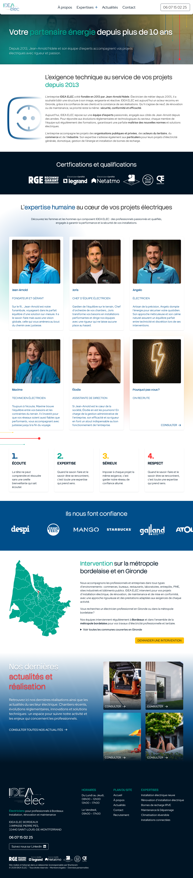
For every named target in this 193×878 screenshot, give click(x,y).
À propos (65, 7)
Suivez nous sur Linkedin (27, 846)
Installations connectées (155, 820)
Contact (128, 7)
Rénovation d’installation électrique (162, 800)
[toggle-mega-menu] (96, 7)
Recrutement (121, 815)
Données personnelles (78, 867)
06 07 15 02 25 (175, 7)
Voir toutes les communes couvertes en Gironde (112, 629)
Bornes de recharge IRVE (156, 805)
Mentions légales (58, 867)
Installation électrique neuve (158, 795)
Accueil (117, 795)
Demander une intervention (160, 640)
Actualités (110, 7)
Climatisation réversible (155, 815)
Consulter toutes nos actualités (36, 730)
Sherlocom (73, 865)
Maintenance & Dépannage (157, 810)
